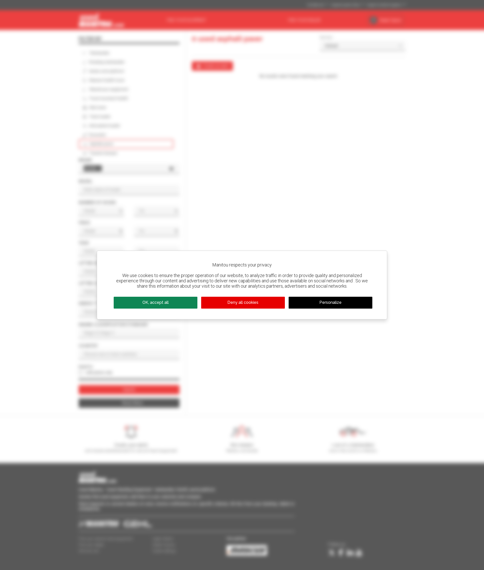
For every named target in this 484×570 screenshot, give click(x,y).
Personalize (330, 302)
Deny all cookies (242, 302)
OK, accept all (155, 302)
